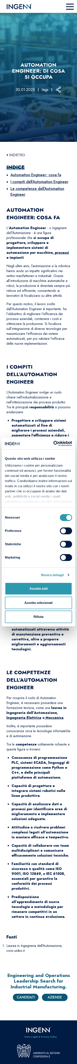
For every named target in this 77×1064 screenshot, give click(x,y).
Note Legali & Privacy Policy (40, 1036)
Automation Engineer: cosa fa (35, 175)
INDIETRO (16, 155)
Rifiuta (38, 616)
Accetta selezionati (38, 603)
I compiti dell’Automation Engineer (39, 182)
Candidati (26, 997)
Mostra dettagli (52, 575)
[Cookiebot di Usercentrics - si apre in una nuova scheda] (54, 443)
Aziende (55, 997)
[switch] (66, 530)
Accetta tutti (39, 588)
